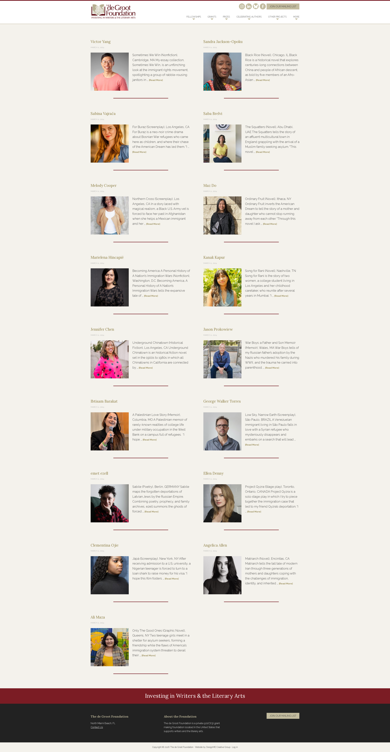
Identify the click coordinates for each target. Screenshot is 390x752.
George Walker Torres (222, 401)
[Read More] (156, 80)
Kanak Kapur (214, 257)
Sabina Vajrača (103, 113)
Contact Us (97, 727)
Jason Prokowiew (218, 329)
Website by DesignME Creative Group (212, 747)
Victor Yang (101, 41)
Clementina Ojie (105, 545)
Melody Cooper (104, 185)
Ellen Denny (213, 473)
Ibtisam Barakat (104, 401)
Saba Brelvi (212, 113)
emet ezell (99, 473)
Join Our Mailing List (283, 6)
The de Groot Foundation (113, 11)
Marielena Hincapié (107, 257)
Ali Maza (98, 617)
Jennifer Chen (102, 329)
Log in (235, 747)
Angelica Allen (215, 545)
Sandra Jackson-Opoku (223, 41)
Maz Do (209, 185)
